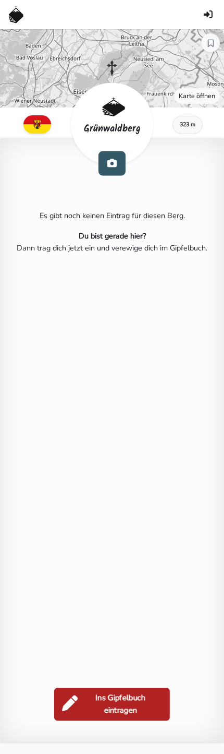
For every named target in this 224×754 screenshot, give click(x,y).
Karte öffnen (197, 95)
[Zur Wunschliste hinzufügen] (210, 42)
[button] (112, 68)
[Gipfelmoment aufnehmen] (112, 163)
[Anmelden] (208, 15)
